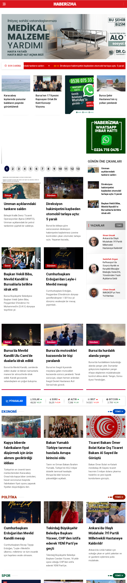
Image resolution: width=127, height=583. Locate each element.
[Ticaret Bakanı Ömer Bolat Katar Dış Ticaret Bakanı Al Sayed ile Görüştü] (105, 427)
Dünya (8, 195)
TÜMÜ (119, 225)
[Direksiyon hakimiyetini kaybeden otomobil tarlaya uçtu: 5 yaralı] (93, 188)
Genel (8, 265)
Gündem (51, 195)
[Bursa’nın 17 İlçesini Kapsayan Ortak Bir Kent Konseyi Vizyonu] (47, 83)
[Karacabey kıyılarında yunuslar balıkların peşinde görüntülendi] (16, 83)
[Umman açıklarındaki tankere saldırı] (93, 172)
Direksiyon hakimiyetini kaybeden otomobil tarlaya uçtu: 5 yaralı (72, 66)
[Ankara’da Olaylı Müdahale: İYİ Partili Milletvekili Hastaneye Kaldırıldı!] (105, 512)
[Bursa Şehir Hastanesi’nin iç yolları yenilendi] (111, 83)
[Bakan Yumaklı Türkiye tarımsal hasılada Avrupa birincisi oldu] (63, 427)
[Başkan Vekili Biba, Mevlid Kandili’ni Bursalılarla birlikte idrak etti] (93, 207)
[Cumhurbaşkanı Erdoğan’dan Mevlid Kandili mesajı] (21, 512)
